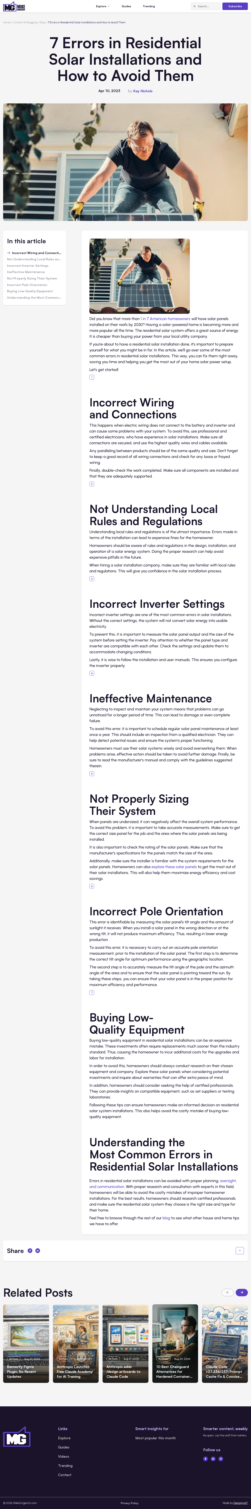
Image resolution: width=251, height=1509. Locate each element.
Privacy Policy (129, 1503)
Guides (126, 6)
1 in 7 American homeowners (165, 318)
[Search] (194, 6)
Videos (63, 1456)
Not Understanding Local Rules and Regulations (34, 259)
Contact (64, 1475)
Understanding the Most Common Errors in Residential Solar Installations (34, 297)
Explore (64, 1438)
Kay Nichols (143, 91)
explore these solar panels (174, 866)
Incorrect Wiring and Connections (37, 253)
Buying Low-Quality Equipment (30, 291)
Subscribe (235, 6)
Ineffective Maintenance (26, 272)
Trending (149, 6)
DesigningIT (241, 1503)
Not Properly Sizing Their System (32, 278)
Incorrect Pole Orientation (27, 285)
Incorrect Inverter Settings (27, 266)
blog (166, 1218)
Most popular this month (155, 1438)
